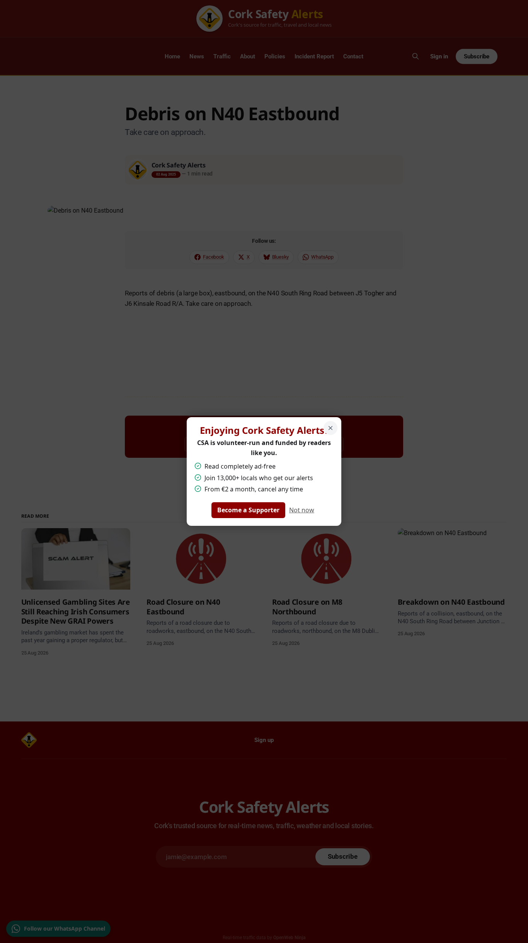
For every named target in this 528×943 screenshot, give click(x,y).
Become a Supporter (248, 510)
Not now (301, 510)
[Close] (330, 428)
